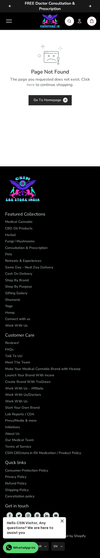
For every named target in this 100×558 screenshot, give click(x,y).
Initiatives (12, 427)
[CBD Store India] (50, 21)
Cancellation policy (19, 496)
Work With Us (16, 325)
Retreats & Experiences (23, 260)
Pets (8, 254)
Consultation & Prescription (26, 248)
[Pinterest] (37, 515)
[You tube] (55, 515)
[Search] (69, 21)
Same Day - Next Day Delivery (29, 267)
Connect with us (17, 319)
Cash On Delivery (18, 273)
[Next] (90, 6)
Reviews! (12, 342)
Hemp (10, 312)
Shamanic (12, 299)
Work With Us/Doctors (23, 394)
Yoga (9, 306)
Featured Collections (25, 214)
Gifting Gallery (16, 293)
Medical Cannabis (19, 221)
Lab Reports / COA (19, 414)
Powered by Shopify (70, 536)
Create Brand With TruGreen (27, 381)
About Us (12, 433)
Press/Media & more (21, 420)
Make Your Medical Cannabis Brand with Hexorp (42, 369)
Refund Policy (15, 483)
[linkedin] (46, 515)
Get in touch (17, 506)
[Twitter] (19, 515)
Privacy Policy (15, 476)
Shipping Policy (17, 490)
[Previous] (10, 6)
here (31, 84)
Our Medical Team (19, 440)
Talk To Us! (13, 356)
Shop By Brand (17, 280)
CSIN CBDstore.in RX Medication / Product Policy (43, 453)
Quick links (15, 462)
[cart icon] (91, 21)
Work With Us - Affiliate (24, 388)
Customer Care (19, 335)
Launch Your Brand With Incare (29, 375)
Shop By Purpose (18, 286)
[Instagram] (28, 515)
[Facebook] (9, 515)
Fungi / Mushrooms (20, 241)
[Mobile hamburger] (9, 21)
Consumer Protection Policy (26, 470)
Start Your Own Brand (22, 407)
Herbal (10, 235)
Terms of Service (18, 446)
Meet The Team (17, 362)
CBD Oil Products (19, 228)
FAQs (9, 349)
